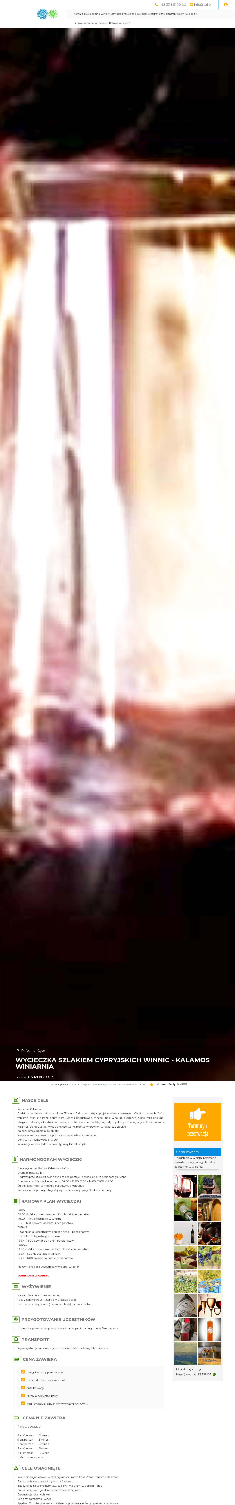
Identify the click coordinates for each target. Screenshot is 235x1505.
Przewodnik (129, 13)
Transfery (171, 13)
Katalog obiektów (120, 23)
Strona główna (59, 1084)
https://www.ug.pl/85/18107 (193, 1374)
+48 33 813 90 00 (172, 4)
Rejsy (180, 13)
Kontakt (78, 13)
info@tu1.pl (203, 4)
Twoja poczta (92, 13)
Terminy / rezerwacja (197, 1129)
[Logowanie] (225, 4)
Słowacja (116, 13)
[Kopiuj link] (214, 1374)
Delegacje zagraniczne (151, 13)
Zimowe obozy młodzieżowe (91, 23)
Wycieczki (191, 13)
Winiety (105, 13)
